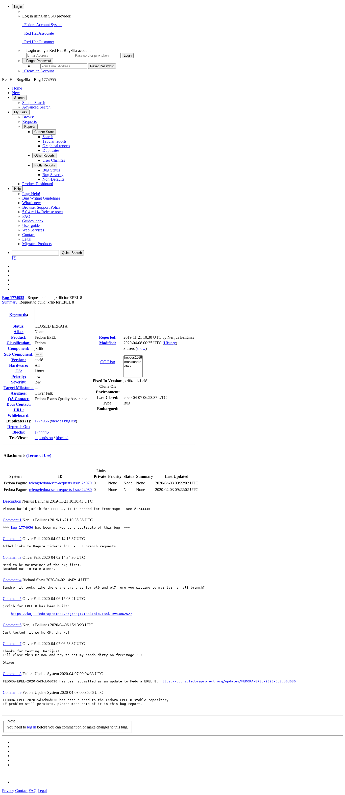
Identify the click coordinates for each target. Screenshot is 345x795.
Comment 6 (12, 625)
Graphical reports (56, 146)
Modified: (107, 343)
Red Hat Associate (38, 33)
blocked (62, 438)
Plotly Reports (44, 165)
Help (17, 189)
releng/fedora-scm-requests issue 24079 (60, 483)
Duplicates (50, 150)
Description (12, 501)
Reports (30, 126)
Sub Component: (18, 354)
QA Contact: (19, 399)
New (16, 93)
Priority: (18, 376)
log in (31, 727)
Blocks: (18, 432)
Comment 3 (12, 557)
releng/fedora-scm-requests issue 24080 (60, 489)
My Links (21, 112)
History (170, 343)
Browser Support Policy (41, 207)
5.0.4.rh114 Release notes (42, 212)
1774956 (42, 421)
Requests (29, 121)
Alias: (18, 332)
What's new (31, 203)
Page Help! (31, 193)
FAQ (26, 216)
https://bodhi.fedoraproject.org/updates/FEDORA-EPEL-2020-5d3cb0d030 (228, 681)
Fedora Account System (42, 25)
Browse (28, 117)
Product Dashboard (37, 184)
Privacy (8, 790)
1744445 (42, 432)
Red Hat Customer (38, 42)
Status (18, 326)
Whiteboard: (19, 415)
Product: (18, 337)
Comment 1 (12, 520)
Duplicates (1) (18, 421)
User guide (31, 225)
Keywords (18, 314)
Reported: (107, 337)
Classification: (19, 343)
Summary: (10, 302)
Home (17, 88)
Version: (18, 360)
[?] (14, 257)
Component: (18, 348)
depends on (44, 438)
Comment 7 (12, 643)
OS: (18, 371)
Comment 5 (12, 598)
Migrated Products (37, 244)
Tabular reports (54, 141)
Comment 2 (12, 538)
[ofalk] (133, 366)
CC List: (107, 362)
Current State (44, 132)
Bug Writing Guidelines (41, 198)
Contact (28, 234)
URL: (19, 410)
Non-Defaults (53, 179)
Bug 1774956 (22, 527)
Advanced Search (36, 107)
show (141, 348)
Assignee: (19, 393)
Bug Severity (52, 175)
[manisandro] (133, 362)
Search (19, 98)
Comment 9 (12, 692)
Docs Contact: (19, 404)
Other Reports (44, 155)
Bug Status (51, 170)
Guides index (32, 221)
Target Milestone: (19, 387)
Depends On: (18, 426)
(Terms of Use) (38, 455)
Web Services (33, 230)
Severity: (18, 382)
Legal (26, 239)
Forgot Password (37, 61)
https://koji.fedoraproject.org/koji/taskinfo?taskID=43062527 (71, 614)
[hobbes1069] (133, 358)
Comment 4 (12, 580)
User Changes (53, 160)
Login (18, 7)
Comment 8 (12, 674)
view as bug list (63, 421)
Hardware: (18, 365)
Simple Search (33, 102)
